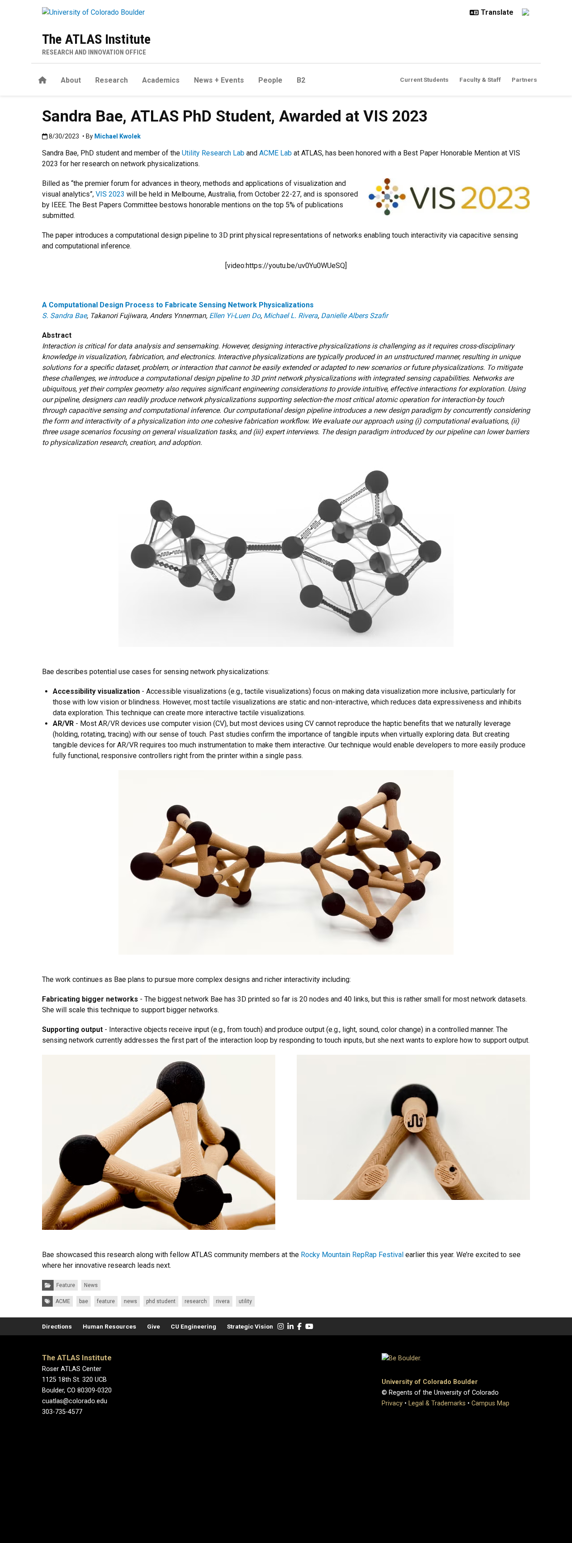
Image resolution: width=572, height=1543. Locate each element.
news (130, 1301)
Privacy (392, 1403)
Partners (524, 79)
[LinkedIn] (290, 1326)
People (270, 80)
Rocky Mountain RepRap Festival (352, 1254)
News (91, 1285)
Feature (65, 1285)
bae (83, 1301)
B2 (301, 80)
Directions (57, 1326)
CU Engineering (193, 1326)
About (71, 80)
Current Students (424, 79)
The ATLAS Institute (96, 39)
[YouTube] (309, 1326)
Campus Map (490, 1403)
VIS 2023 (110, 194)
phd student (161, 1301)
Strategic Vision (250, 1326)
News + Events (219, 80)
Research (111, 80)
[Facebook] (299, 1326)
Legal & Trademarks (437, 1403)
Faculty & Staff (480, 79)
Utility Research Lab (213, 153)
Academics (161, 80)
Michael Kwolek (117, 136)
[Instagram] (281, 1326)
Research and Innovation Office (94, 52)
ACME (62, 1301)
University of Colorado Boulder (430, 1382)
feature (106, 1301)
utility (245, 1301)
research (196, 1301)
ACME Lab (275, 153)
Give (153, 1326)
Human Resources (109, 1326)
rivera (223, 1301)
